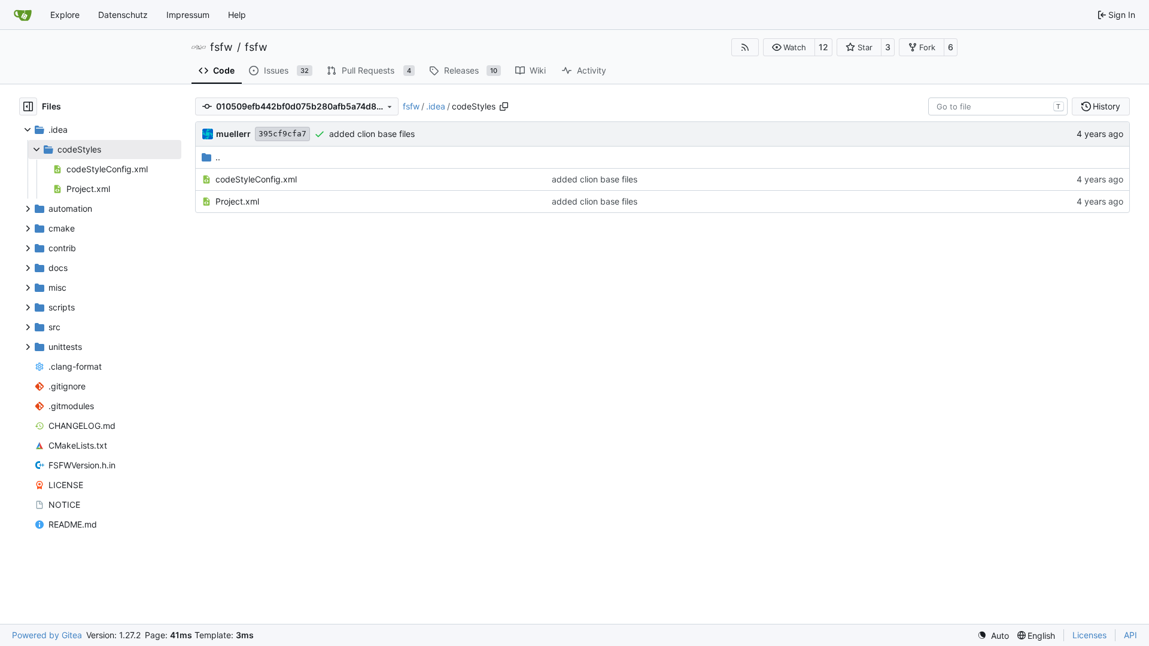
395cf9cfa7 (282, 133)
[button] (789, 47)
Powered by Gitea (47, 635)
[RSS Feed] (745, 47)
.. (217, 157)
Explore (65, 15)
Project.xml (237, 201)
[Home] (22, 15)
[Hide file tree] (28, 106)
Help (237, 15)
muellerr (233, 134)
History (1106, 106)
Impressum (187, 15)
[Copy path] (504, 106)
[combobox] (998, 106)
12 (823, 47)
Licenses (1089, 635)
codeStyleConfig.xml (256, 179)
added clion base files (372, 134)
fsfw (221, 47)
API (1130, 635)
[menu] (993, 635)
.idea (435, 106)
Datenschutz (123, 15)
